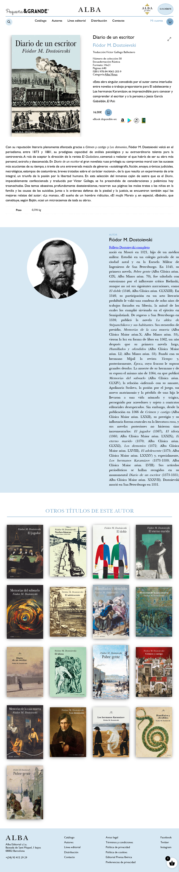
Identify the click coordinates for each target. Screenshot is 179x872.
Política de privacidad (118, 847)
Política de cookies (116, 852)
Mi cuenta (156, 21)
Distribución (99, 21)
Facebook (166, 837)
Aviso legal (112, 837)
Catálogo (40, 21)
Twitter (164, 842)
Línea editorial (76, 21)
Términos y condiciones (119, 842)
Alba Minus (111, 74)
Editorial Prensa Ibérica (119, 857)
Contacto (118, 21)
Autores (57, 21)
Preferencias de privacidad (120, 862)
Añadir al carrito (108, 112)
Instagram (165, 847)
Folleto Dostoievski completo (129, 247)
